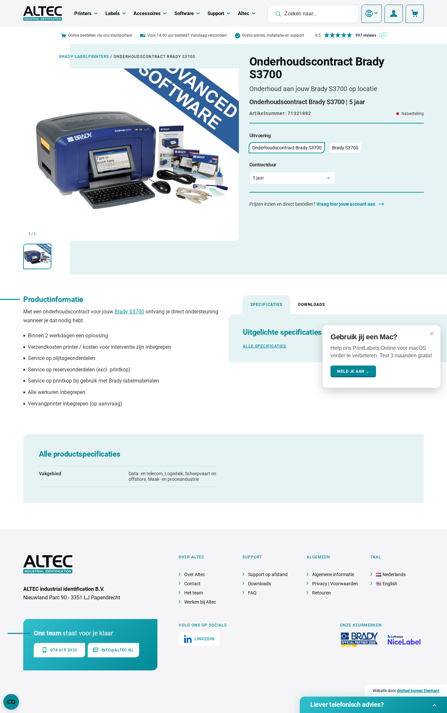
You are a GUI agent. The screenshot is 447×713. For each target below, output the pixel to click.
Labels (112, 13)
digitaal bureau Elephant (418, 690)
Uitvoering (260, 136)
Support (215, 13)
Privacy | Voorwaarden (335, 583)
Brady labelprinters (84, 56)
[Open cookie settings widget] (11, 702)
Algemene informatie (333, 574)
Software (184, 13)
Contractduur (262, 165)
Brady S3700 (345, 147)
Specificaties (266, 304)
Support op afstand (268, 574)
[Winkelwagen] (414, 14)
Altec (243, 13)
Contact (192, 583)
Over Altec (194, 574)
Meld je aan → (353, 371)
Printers (83, 13)
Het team (193, 593)
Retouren (321, 593)
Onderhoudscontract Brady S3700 (287, 147)
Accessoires (147, 13)
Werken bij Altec (200, 602)
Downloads (311, 304)
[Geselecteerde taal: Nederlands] (371, 14)
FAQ (252, 593)
